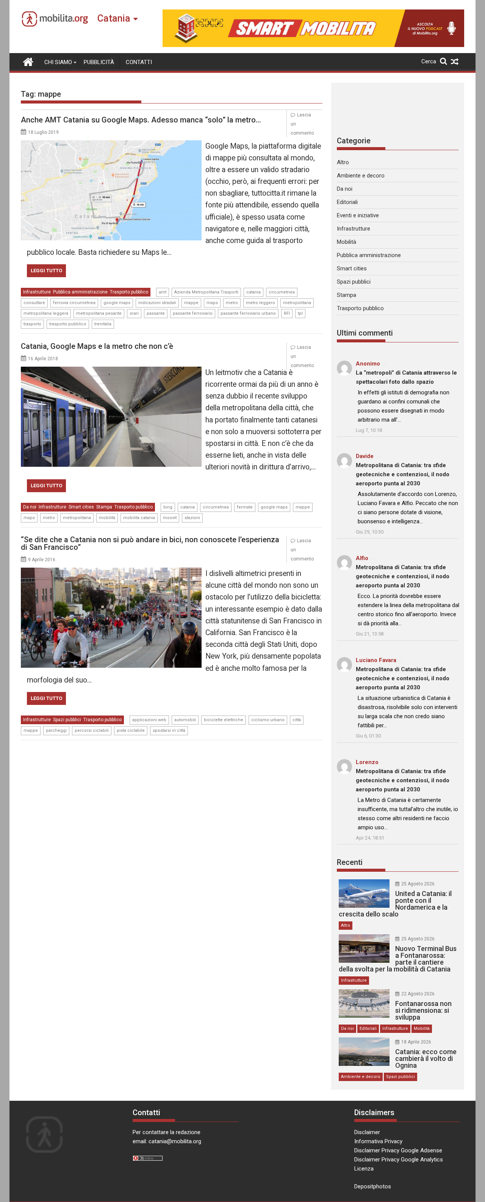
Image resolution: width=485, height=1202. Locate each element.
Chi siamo (58, 62)
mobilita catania (139, 517)
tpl (300, 313)
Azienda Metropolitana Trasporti (206, 292)
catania (253, 292)
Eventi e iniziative (358, 215)
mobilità (107, 517)
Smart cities (81, 507)
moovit (170, 517)
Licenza (364, 1168)
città (297, 719)
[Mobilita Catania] (28, 61)
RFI (287, 313)
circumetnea (282, 292)
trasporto (32, 324)
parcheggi (56, 730)
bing (167, 507)
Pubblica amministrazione (80, 292)
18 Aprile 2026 (416, 1042)
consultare (34, 302)
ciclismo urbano (268, 719)
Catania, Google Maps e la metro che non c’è (97, 346)
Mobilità (346, 242)
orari (134, 313)
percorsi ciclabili (92, 730)
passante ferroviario (193, 313)
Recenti (350, 862)
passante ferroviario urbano (248, 313)
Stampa (104, 507)
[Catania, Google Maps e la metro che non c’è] (111, 371)
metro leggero (260, 302)
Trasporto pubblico (129, 292)
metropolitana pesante (99, 313)
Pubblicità (99, 62)
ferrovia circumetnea (74, 302)
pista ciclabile (131, 730)
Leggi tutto (46, 270)
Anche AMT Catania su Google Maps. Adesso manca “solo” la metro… (141, 119)
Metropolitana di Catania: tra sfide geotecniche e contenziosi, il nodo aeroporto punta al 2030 (402, 474)
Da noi (29, 507)
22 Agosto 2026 (418, 993)
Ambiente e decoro (361, 175)
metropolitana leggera (45, 313)
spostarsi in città (169, 730)
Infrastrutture (37, 292)
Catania (113, 18)
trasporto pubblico (67, 324)
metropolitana (297, 302)
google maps (116, 302)
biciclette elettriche (223, 719)
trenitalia (102, 324)
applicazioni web (149, 719)
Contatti (139, 62)
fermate (245, 507)
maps (212, 302)
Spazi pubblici (67, 719)
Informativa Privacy (378, 1141)
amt (162, 292)
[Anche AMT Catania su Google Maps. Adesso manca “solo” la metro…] (111, 144)
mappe (191, 302)
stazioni (192, 517)
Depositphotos (372, 1186)
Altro (343, 162)
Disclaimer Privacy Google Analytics (398, 1159)
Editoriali (347, 202)
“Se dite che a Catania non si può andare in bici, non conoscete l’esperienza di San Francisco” (150, 543)
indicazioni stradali (157, 302)
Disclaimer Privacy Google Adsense (398, 1150)
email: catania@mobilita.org (167, 1141)
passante (156, 313)
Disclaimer (367, 1132)
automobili (185, 719)
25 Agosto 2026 (418, 884)
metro (232, 302)
